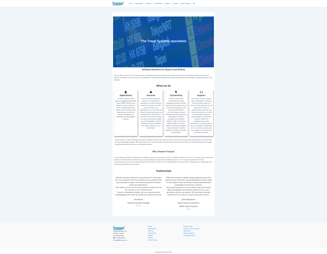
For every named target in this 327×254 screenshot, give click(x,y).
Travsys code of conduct (191, 228)
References (186, 231)
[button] (194, 3)
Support (167, 3)
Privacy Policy (187, 226)
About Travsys (185, 3)
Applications (139, 3)
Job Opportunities (189, 235)
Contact (175, 3)
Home (130, 3)
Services (148, 3)
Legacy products (188, 233)
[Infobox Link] (126, 106)
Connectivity (158, 3)
